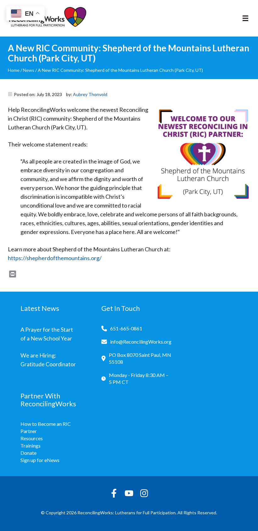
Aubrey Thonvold (90, 94)
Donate (28, 453)
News (28, 70)
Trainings (30, 445)
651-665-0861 (126, 328)
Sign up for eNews (39, 460)
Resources (31, 438)
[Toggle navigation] (245, 18)
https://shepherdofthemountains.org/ (55, 257)
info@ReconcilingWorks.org (140, 342)
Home (14, 70)
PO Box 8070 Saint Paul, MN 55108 (140, 358)
